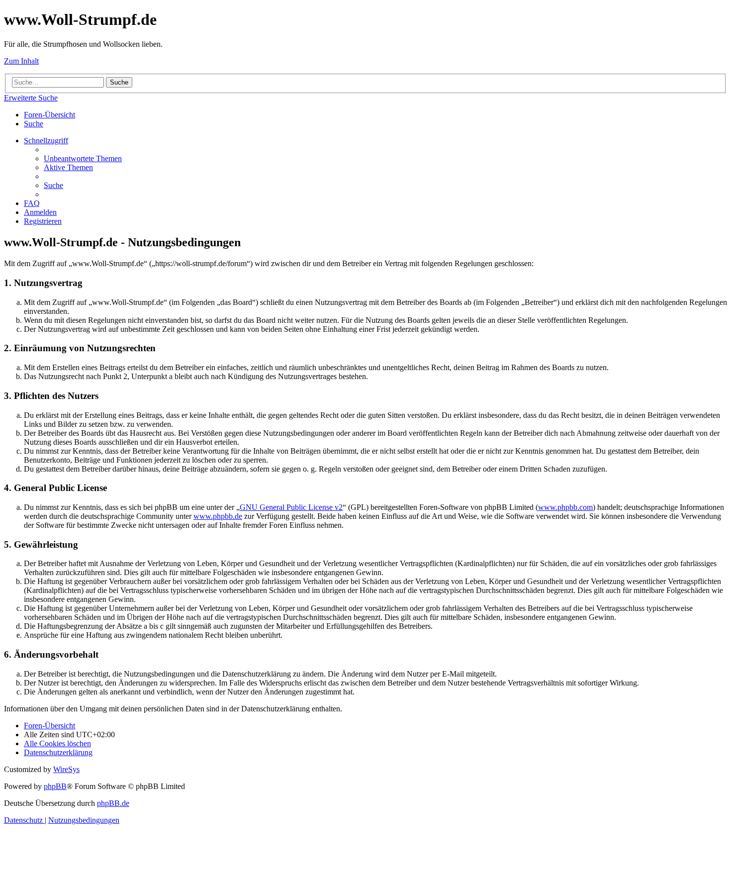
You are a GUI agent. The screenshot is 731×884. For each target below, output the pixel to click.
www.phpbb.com (565, 507)
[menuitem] (33, 123)
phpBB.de (113, 803)
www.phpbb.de (217, 516)
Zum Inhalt (21, 61)
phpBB (55, 786)
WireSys (66, 769)
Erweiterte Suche (31, 98)
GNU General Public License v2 (291, 507)
